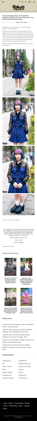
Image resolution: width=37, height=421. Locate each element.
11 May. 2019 (11, 22)
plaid (10, 232)
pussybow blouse (8, 233)
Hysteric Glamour (7, 372)
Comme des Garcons (25, 366)
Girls (21, 240)
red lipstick (17, 233)
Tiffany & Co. (23, 237)
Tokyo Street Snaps (21, 22)
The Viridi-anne (23, 378)
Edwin (4, 369)
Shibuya (21, 242)
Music (20, 406)
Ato (3, 363)
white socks (25, 235)
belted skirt (10, 229)
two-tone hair (17, 235)
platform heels (21, 232)
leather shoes (23, 230)
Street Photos (19, 403)
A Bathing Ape (6, 361)
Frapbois (21, 369)
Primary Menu (6, 401)
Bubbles (17, 237)
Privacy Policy (18, 417)
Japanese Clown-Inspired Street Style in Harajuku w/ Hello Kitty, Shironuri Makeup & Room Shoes (26, 281)
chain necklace (26, 229)
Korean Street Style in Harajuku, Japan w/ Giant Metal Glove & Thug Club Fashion (10, 280)
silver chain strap (25, 233)
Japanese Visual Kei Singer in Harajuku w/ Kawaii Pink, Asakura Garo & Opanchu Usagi (26, 310)
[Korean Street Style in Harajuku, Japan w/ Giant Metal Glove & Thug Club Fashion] (10, 267)
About (5, 408)
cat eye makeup (17, 229)
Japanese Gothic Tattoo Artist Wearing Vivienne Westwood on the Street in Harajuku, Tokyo (10, 310)
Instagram (7, 45)
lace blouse (16, 230)
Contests (27, 406)
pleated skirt (29, 232)
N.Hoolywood (22, 375)
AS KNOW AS (23, 361)
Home (5, 403)
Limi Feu (21, 372)
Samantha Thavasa (8, 378)
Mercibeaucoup (6, 375)
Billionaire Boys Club (24, 363)
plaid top (14, 232)
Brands (27, 403)
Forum (5, 406)
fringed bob (9, 230)
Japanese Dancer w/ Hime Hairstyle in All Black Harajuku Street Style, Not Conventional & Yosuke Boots (16, 347)
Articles (10, 403)
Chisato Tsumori (7, 366)
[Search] (34, 2)
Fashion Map (13, 406)
